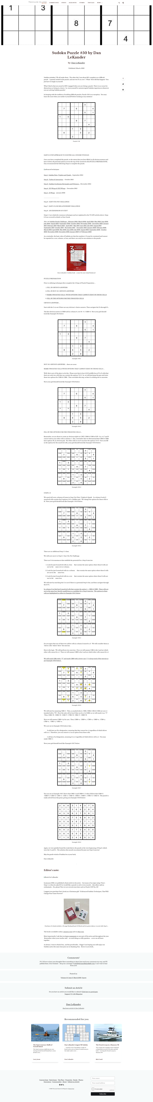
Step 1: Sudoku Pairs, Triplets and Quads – (58, 175)
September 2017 (49, 227)
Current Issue (54, 2)
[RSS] (63, 1085)
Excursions (47, 1082)
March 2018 (48, 230)
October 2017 (59, 227)
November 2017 (70, 227)
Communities (57, 1082)
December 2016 (97, 223)
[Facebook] (123, 90)
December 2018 (64, 232)
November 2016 (85, 223)
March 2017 (61, 225)
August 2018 (85, 230)
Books (75, 1080)
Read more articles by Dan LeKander (73, 1008)
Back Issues (72, 2)
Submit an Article (73, 1082)
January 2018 (91, 227)
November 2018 (53, 232)
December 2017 (81, 227)
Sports (84, 978)
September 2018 (94, 230)
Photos (80, 1080)
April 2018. (55, 230)
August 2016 (55, 223)
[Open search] (119, 3)
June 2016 (104, 221)
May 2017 (76, 225)
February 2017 (52, 225)
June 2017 (83, 225)
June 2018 (70, 230)
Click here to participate (90, 992)
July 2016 (47, 223)
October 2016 (75, 223)
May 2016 (97, 221)
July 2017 (90, 225)
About (64, 1082)
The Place (91, 2)
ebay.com (80, 932)
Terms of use (71, 1088)
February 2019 (86, 232)
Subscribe (102, 1094)
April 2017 (69, 225)
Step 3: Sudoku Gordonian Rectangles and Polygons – (62, 184)
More (99, 2)
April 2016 (90, 221)
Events (64, 2)
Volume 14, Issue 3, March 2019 (71, 978)
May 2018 (63, 230)
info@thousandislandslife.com (84, 963)
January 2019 (74, 232)
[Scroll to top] (123, 78)
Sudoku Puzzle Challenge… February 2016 (64, 221)
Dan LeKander (78, 63)
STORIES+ (82, 2)
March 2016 (82, 221)
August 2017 (97, 225)
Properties (68, 1080)
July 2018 (77, 230)
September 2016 (64, 223)
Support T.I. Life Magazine (73, 994)
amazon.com (67, 932)
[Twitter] (123, 84)
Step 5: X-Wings (49, 193)
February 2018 (101, 227)
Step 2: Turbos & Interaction (53, 179)
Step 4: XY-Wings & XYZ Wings (54, 188)
